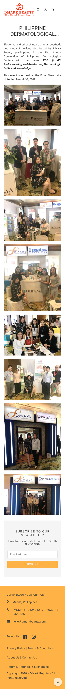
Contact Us (29, 657)
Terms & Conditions (41, 648)
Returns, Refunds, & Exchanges (28, 666)
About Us (13, 657)
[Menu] (59, 9)
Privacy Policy (16, 648)
